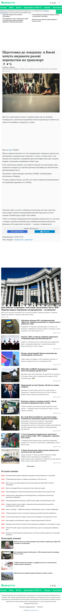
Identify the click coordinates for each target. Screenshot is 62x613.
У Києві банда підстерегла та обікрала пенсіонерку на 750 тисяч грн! (26, 479)
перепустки (18, 240)
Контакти (40, 607)
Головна (3, 7)
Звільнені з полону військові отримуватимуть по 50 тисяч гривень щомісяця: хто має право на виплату (33, 533)
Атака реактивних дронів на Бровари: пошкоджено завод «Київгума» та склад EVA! (30, 475)
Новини (47, 7)
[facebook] (50, 3)
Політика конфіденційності (27, 607)
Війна (11, 7)
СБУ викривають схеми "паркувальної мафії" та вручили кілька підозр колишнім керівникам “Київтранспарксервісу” (15, 20)
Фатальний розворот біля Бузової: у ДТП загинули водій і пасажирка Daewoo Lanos (30, 500)
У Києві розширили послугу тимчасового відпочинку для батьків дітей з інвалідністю (31, 513)
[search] (59, 2)
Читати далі (30, 466)
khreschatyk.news (33, 610)
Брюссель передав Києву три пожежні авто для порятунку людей (25, 488)
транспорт (29, 240)
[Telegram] (7, 64)
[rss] (55, 3)
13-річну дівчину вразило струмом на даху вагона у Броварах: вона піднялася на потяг (31, 516)
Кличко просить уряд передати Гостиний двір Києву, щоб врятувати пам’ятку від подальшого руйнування (30, 496)
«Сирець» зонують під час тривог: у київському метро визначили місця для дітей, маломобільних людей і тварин (30, 505)
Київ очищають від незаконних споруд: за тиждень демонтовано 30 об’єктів (28, 520)
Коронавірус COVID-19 (33, 7)
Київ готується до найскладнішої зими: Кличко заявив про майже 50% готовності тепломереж (16, 14)
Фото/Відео (57, 7)
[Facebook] (4, 64)
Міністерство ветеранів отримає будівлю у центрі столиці (44, 20)
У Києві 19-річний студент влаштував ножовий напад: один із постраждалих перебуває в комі (32, 528)
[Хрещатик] (8, 3)
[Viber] (10, 64)
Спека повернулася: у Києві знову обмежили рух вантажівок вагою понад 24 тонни (30, 491)
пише (10, 150)
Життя (18, 7)
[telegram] (52, 3)
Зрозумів (59, 11)
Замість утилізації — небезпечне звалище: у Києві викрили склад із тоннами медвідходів (32, 509)
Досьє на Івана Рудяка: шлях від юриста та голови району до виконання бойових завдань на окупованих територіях (45, 14)
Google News (19, 231)
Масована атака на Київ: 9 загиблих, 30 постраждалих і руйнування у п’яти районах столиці (33, 524)
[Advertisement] (31, 37)
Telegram (46, 231)
